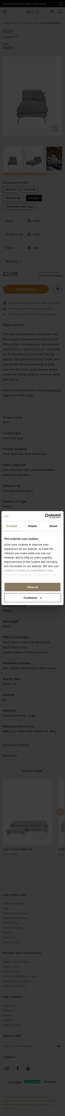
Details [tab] (32, 526)
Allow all (32, 587)
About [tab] (53, 526)
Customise (30, 597)
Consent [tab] (11, 526)
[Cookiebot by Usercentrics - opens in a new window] (46, 516)
